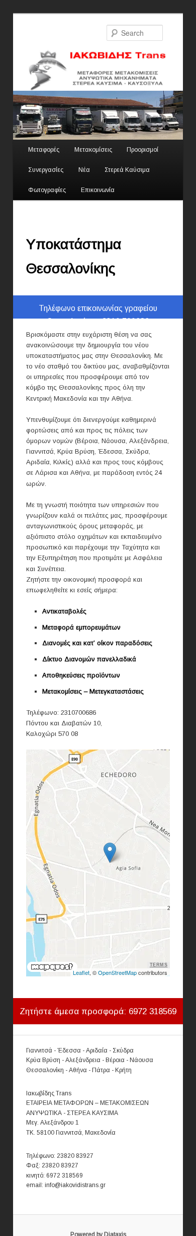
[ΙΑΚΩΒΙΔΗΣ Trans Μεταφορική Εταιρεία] (98, 70)
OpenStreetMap (117, 972)
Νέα (84, 169)
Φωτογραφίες (47, 190)
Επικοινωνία (98, 190)
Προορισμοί (142, 149)
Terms (159, 964)
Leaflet (81, 972)
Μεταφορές (43, 149)
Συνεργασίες (45, 169)
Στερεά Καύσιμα (127, 169)
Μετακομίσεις (93, 149)
